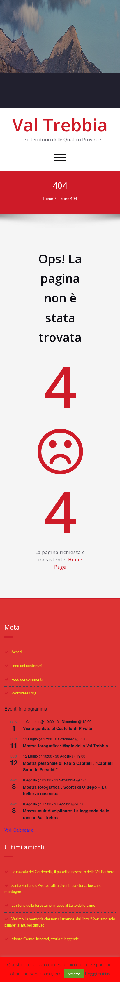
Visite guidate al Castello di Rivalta (57, 728)
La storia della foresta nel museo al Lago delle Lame (53, 905)
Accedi (16, 652)
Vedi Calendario (18, 830)
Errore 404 (68, 199)
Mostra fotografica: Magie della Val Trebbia (65, 745)
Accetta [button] (74, 973)
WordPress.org (23, 693)
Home (48, 199)
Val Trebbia (60, 125)
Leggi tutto (97, 973)
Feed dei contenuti (26, 666)
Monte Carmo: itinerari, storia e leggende (45, 939)
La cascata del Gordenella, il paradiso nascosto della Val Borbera (62, 872)
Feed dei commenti (27, 680)
